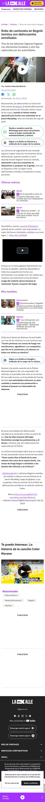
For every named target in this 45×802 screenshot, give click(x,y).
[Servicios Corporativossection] (41, 751)
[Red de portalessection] (41, 744)
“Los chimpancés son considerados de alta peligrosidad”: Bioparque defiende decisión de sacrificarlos (27, 324)
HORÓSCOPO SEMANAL (22, 9)
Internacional (22, 300)
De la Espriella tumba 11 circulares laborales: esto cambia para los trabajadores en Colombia (29, 197)
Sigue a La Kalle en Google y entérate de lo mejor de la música (24, 360)
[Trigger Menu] (3, 3)
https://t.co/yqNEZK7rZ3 (26, 494)
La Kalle (4, 25)
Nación (19, 191)
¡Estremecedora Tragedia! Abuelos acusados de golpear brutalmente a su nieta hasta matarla (29, 306)
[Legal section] (41, 757)
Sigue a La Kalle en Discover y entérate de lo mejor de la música (24, 142)
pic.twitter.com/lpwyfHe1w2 (22, 497)
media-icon (22, 797)
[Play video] (23, 69)
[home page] (22, 702)
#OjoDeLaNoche (9, 473)
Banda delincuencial (13, 600)
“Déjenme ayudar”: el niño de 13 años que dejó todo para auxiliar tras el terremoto (28, 214)
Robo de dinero (11, 595)
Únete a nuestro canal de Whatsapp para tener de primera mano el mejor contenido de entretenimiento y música (24, 132)
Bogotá (19, 106)
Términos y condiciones (19, 766)
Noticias (13, 25)
